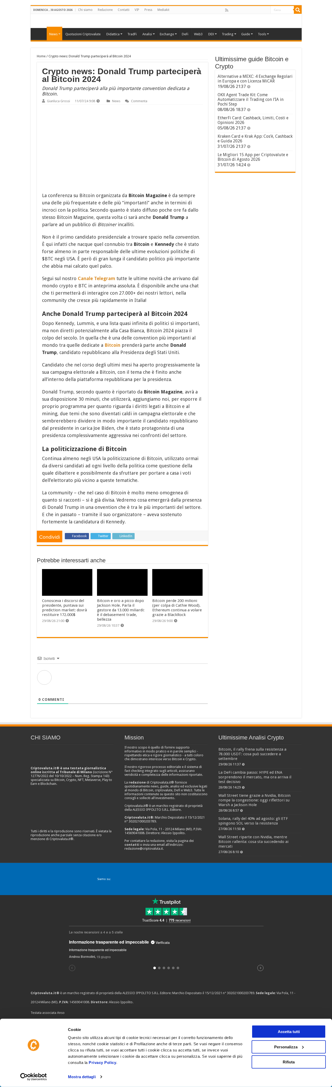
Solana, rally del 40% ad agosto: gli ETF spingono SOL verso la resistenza (253, 821)
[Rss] (227, 10)
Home (41, 56)
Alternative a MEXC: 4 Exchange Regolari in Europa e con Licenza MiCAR (255, 79)
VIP (137, 10)
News (116, 101)
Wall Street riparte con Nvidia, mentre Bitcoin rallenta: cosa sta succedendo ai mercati (253, 842)
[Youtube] (255, 10)
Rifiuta (289, 1062)
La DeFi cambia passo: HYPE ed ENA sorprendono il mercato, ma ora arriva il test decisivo (254, 777)
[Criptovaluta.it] (40, 33)
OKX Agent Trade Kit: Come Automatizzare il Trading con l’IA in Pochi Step (250, 99)
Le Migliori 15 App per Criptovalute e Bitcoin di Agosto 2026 (253, 157)
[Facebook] (232, 10)
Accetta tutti (289, 1031)
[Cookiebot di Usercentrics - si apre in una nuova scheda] (33, 1077)
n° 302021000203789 (238, 993)
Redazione (105, 10)
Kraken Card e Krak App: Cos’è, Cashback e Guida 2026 (255, 138)
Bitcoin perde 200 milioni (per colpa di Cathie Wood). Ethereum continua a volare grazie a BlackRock (177, 607)
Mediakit (163, 10)
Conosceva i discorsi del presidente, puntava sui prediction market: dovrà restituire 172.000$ (64, 607)
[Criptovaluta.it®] (166, 21)
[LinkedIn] (249, 10)
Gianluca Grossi (58, 101)
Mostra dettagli (82, 1077)
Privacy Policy (102, 1062)
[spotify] (266, 10)
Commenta (139, 101)
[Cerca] (298, 10)
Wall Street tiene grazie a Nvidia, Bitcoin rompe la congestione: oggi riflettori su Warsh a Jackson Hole (254, 800)
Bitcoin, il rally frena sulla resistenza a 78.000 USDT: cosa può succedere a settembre (252, 754)
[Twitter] (238, 10)
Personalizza (286, 1046)
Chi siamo (85, 10)
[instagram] (260, 10)
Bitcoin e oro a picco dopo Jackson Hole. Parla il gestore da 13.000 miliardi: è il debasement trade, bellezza (120, 610)
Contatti (123, 10)
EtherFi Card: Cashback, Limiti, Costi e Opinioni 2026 (253, 120)
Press (148, 10)
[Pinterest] (243, 10)
